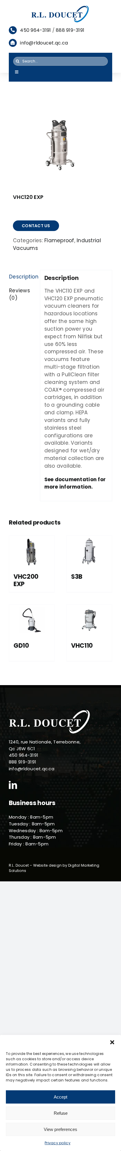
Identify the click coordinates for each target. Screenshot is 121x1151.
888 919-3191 (70, 30)
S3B (76, 576)
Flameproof (59, 240)
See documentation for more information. (75, 483)
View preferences (60, 1129)
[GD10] (31, 620)
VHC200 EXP (26, 580)
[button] (112, 1042)
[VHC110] (89, 620)
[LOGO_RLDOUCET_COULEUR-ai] (60, 7)
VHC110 (82, 645)
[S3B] (89, 551)
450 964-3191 (35, 30)
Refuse (61, 1113)
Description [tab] (22, 276)
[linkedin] (13, 785)
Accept (60, 1096)
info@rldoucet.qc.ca (44, 42)
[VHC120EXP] (60, 143)
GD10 (21, 645)
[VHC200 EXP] (31, 551)
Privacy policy (57, 1142)
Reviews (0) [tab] (19, 294)
